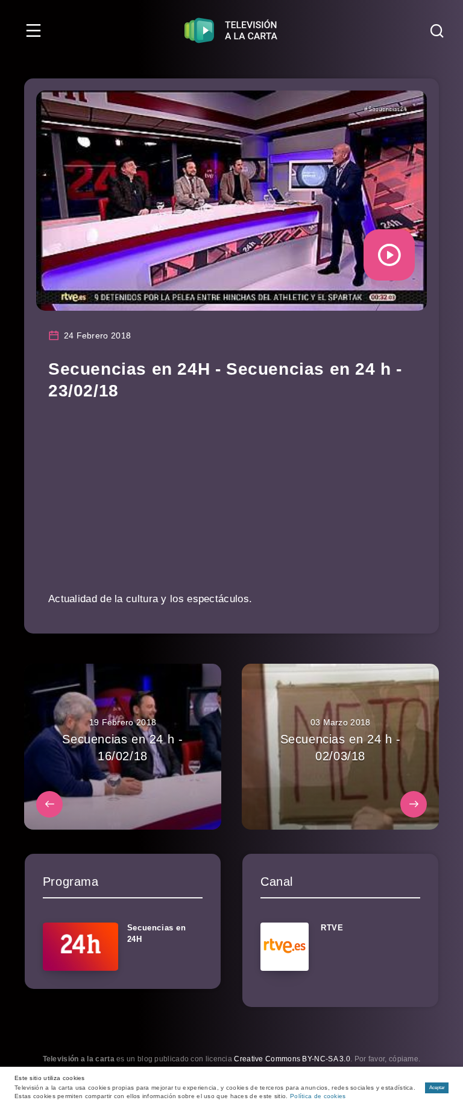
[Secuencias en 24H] (80, 947)
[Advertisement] (231, 504)
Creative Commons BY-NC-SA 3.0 (292, 1059)
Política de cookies (318, 1096)
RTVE (332, 927)
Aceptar (437, 1087)
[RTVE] (284, 947)
